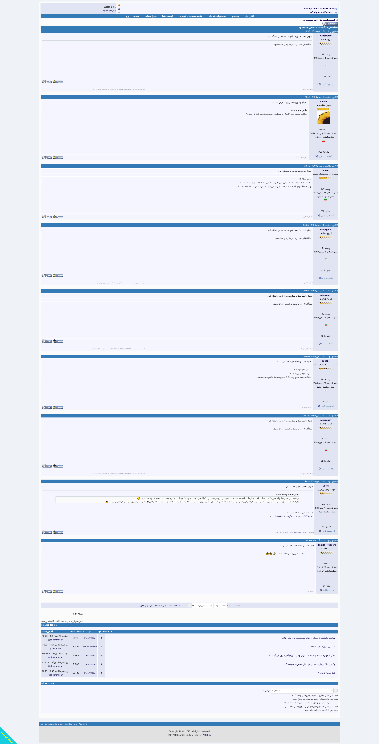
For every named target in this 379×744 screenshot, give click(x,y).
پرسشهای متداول (217, 16)
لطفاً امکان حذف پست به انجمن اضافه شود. (318, 28)
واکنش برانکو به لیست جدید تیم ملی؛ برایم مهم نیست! (310, 664)
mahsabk (56, 649)
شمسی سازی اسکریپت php (322, 647)
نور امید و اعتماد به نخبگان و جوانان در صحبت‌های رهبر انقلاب (308, 638)
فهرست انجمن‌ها (327, 20)
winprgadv (325, 36)
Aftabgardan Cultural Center (319, 9)
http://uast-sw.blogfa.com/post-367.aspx (291, 516)
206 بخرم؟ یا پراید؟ (326, 673)
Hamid (323, 102)
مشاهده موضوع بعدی (150, 606)
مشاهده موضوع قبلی (172, 606)
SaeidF (326, 486)
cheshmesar (90, 638)
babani (325, 170)
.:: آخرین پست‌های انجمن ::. (191, 16)
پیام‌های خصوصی (108, 11)
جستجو (235, 16)
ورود (127, 16)
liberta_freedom (327, 545)
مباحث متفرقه (310, 20)
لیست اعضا (167, 16)
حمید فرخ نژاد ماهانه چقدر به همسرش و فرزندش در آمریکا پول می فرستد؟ (302, 655)
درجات (136, 16)
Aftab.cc (207, 735)
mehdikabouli (90, 647)
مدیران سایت (151, 16)
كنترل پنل (249, 16)
